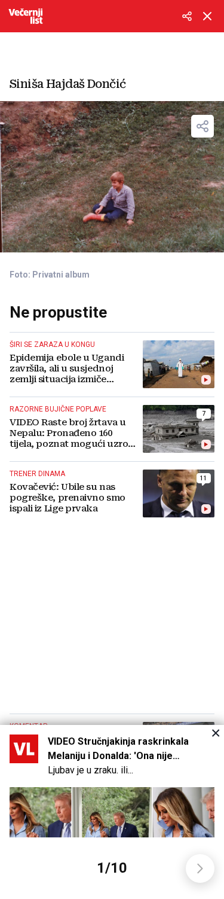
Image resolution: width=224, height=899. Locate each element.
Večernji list (25, 16)
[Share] (202, 126)
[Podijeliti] (187, 16)
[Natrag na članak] (207, 16)
